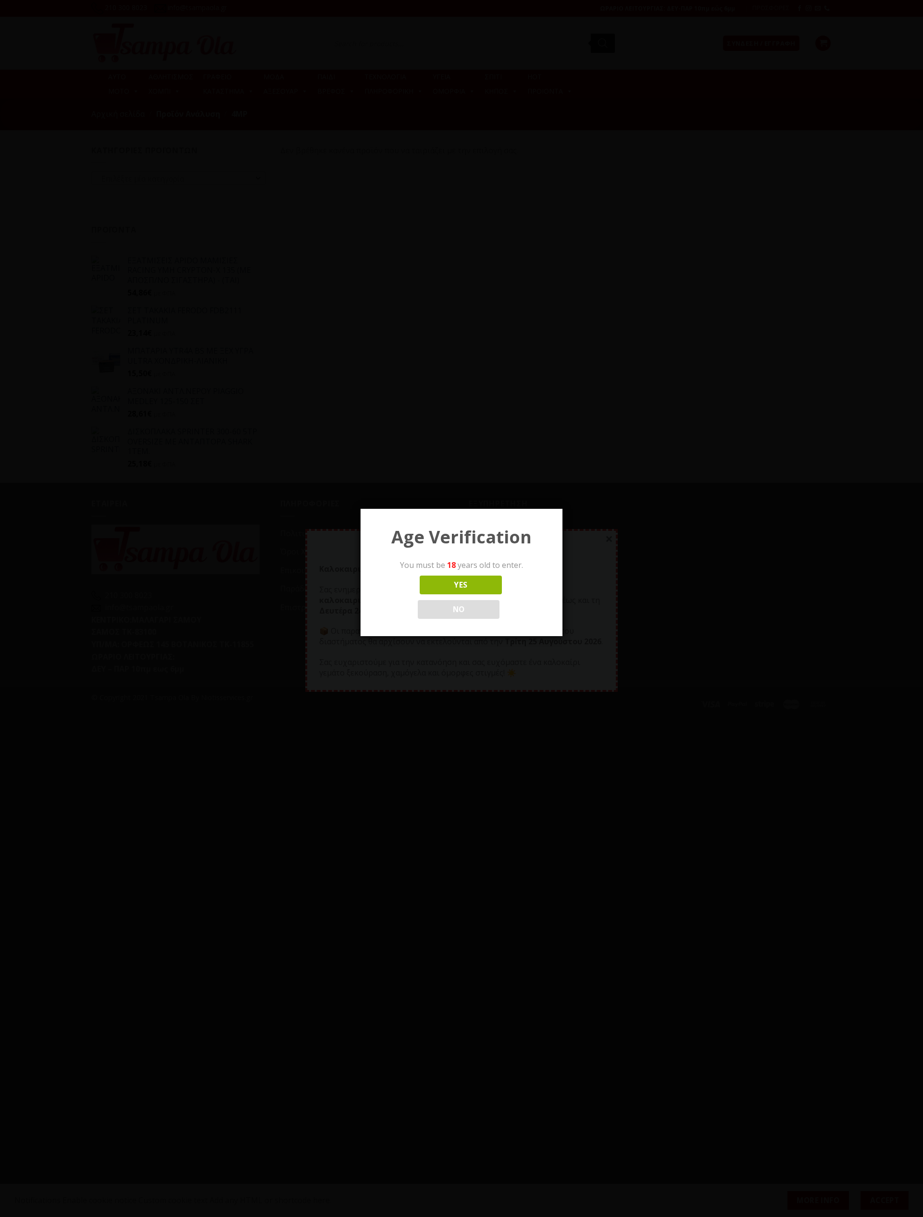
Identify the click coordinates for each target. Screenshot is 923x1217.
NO (459, 609)
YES (460, 584)
